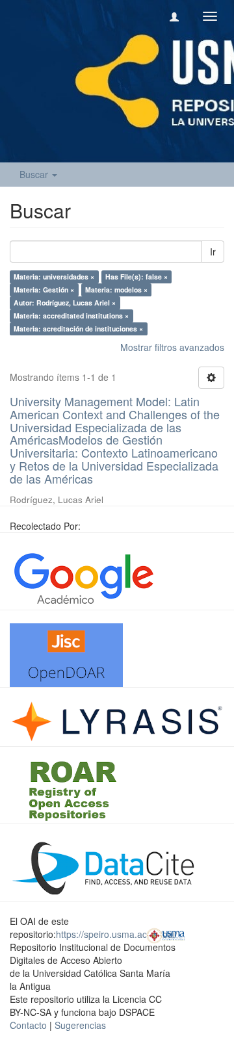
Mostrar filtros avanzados (172, 347)
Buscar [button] (35, 174)
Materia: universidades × (54, 276)
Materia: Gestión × (44, 289)
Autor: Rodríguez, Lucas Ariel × (65, 302)
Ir (213, 251)
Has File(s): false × (136, 276)
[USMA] (165, 934)
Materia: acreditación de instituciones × (78, 328)
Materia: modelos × (116, 289)
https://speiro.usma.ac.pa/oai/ (116, 934)
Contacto (28, 1025)
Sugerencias (80, 1025)
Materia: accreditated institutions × (71, 315)
